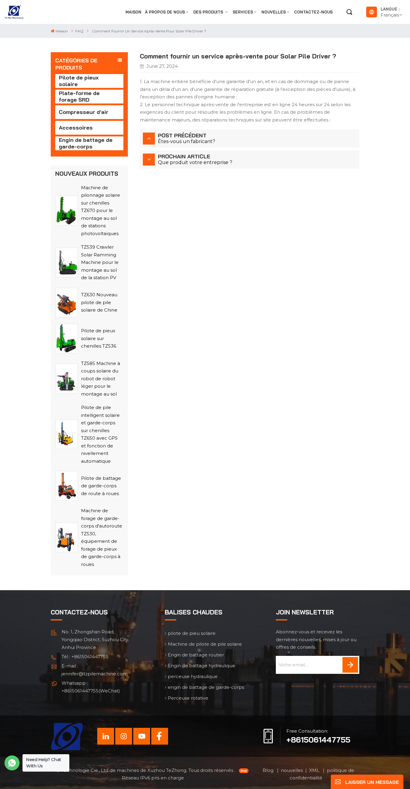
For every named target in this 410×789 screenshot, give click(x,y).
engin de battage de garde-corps (206, 687)
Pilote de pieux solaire (79, 81)
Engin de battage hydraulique (201, 665)
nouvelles (273, 12)
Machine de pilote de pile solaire (205, 644)
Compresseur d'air (83, 112)
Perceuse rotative (188, 698)
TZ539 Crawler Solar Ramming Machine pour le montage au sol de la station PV (100, 262)
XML (315, 770)
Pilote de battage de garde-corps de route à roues (101, 485)
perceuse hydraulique (193, 676)
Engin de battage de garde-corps (86, 143)
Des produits (208, 12)
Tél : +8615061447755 (85, 656)
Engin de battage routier (196, 655)
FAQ (79, 31)
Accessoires (76, 127)
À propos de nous (165, 12)
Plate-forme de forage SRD (79, 96)
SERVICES (243, 12)
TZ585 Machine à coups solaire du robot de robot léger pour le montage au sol (100, 378)
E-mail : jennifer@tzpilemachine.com (95, 670)
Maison (133, 12)
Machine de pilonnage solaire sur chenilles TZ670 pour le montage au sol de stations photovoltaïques (100, 210)
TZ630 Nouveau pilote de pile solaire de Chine (99, 302)
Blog (269, 770)
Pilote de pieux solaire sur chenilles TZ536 (98, 338)
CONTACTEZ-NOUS (313, 12)
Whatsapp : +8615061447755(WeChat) (91, 687)
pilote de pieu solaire (192, 633)
